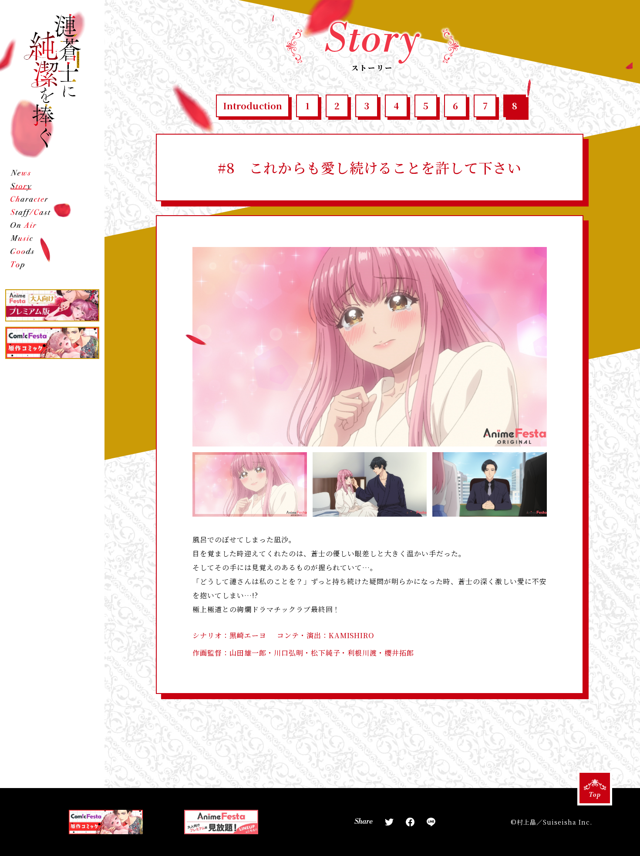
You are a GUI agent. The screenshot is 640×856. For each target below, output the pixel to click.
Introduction (252, 105)
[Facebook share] (410, 822)
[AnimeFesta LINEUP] (221, 822)
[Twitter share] (389, 822)
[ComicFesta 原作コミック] (52, 343)
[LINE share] (431, 822)
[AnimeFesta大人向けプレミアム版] (52, 305)
